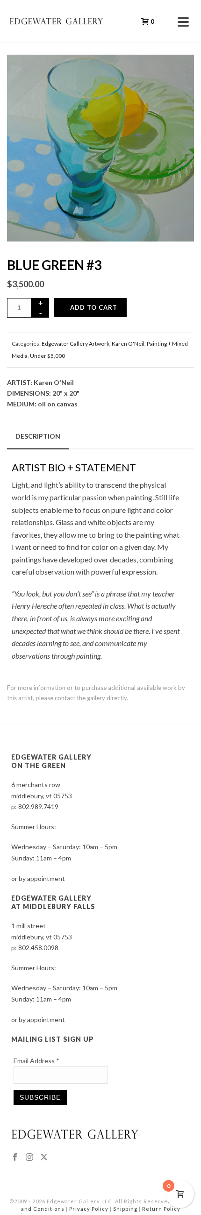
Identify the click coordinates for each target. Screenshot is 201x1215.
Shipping (125, 1209)
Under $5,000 (47, 355)
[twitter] (44, 1157)
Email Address (36, 1061)
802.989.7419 (38, 806)
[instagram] (29, 1157)
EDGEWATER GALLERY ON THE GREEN (51, 761)
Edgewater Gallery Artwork (75, 343)
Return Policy (161, 1209)
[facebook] (15, 1157)
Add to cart (93, 307)
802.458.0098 (38, 948)
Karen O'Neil (128, 343)
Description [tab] (37, 436)
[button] (175, 73)
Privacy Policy (88, 1209)
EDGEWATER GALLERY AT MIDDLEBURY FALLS (53, 902)
